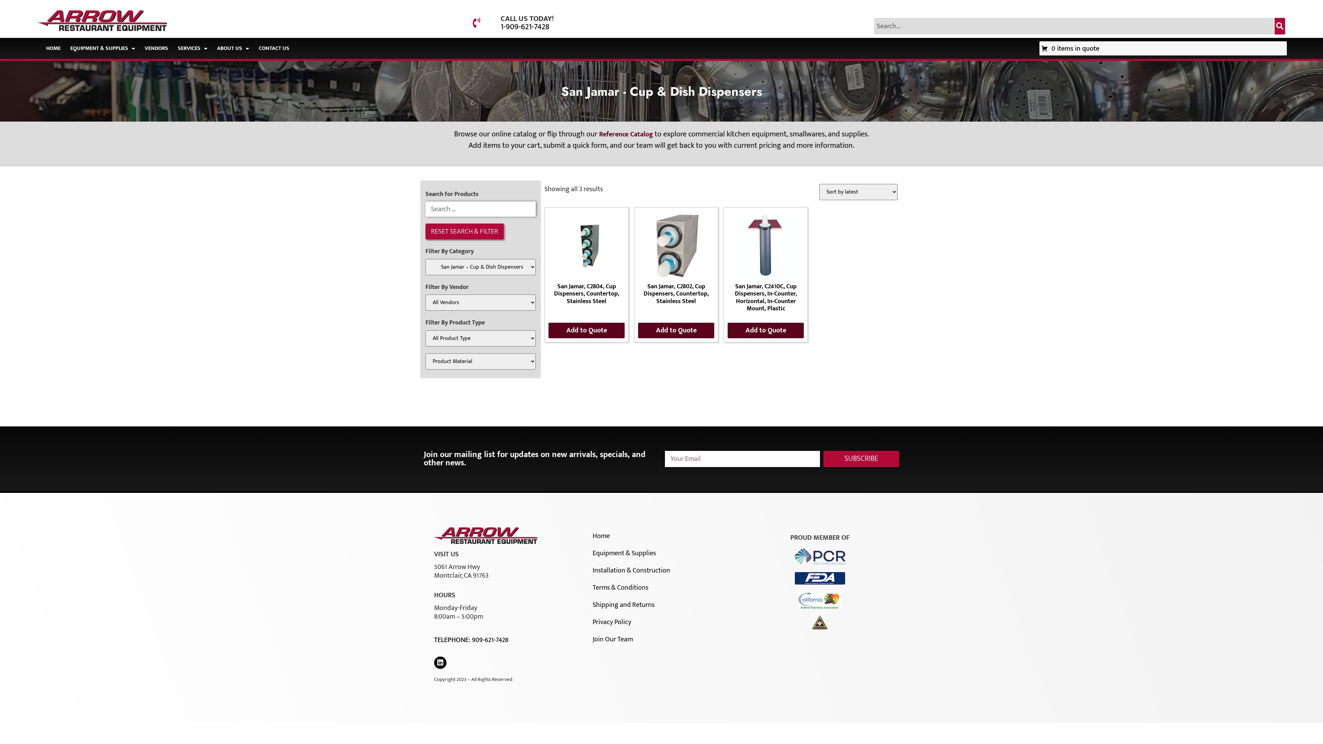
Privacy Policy (612, 622)
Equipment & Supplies (99, 48)
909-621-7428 (490, 640)
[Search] (1280, 26)
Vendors (156, 48)
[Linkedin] (440, 663)
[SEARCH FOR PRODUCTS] (480, 209)
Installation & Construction (631, 570)
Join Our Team (613, 639)
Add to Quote (586, 330)
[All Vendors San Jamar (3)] (480, 302)
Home (53, 48)
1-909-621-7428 (525, 27)
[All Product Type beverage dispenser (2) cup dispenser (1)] (480, 338)
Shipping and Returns (624, 605)
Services (189, 48)
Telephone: (453, 640)
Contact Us (274, 48)
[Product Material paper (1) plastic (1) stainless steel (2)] (480, 361)
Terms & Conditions (620, 587)
